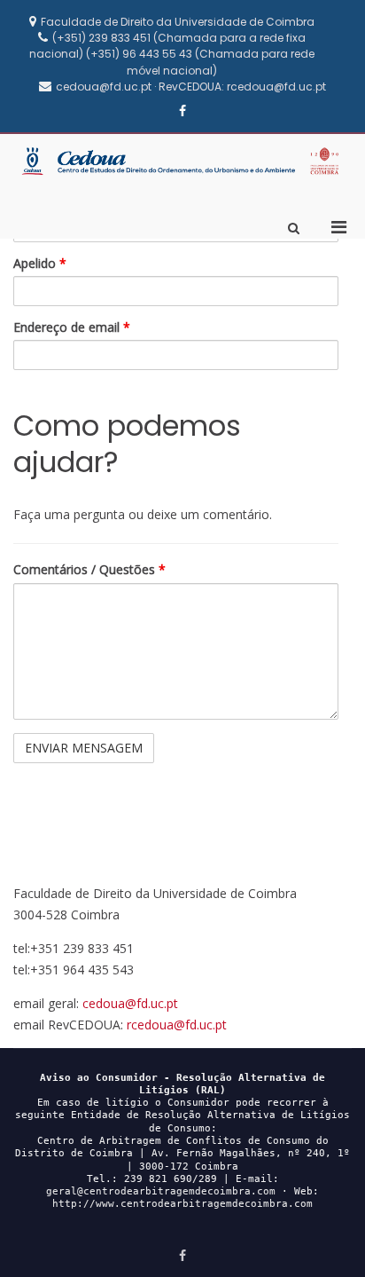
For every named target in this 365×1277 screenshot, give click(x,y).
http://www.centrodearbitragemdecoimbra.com (182, 1204)
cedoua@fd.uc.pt (130, 1003)
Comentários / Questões (89, 570)
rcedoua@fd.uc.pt (177, 1024)
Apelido (39, 264)
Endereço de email (71, 327)
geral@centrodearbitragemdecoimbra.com (161, 1191)
